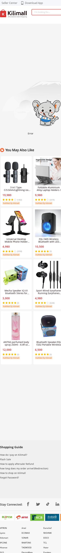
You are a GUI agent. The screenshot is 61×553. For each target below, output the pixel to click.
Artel (24, 528)
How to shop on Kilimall (13, 473)
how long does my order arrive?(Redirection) (24, 468)
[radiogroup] (9, 200)
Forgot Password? (9, 477)
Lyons (2, 533)
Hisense (3, 547)
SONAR (25, 537)
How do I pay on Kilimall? (13, 454)
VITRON (3, 528)
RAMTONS (26, 542)
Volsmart (4, 537)
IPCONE (3, 542)
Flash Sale (5, 459)
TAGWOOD (27, 547)
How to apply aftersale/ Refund (17, 463)
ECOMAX (26, 533)
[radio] (3, 200)
